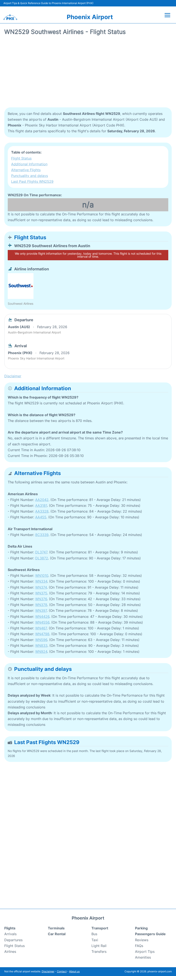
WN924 (41, 651)
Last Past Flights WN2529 (32, 181)
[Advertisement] (88, 73)
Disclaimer (48, 971)
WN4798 (42, 634)
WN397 (41, 610)
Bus (94, 934)
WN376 (41, 599)
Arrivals (10, 934)
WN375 (41, 593)
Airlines (10, 951)
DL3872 (41, 558)
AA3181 (41, 505)
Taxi (94, 940)
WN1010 (41, 575)
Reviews (141, 940)
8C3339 (42, 535)
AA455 (40, 517)
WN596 (41, 640)
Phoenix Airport (90, 17)
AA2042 (42, 500)
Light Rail (98, 946)
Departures (13, 940)
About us (74, 971)
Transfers (98, 951)
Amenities (143, 957)
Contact (62, 971)
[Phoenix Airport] (10, 17)
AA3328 (42, 511)
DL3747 (41, 552)
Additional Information (29, 164)
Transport (99, 928)
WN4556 (42, 622)
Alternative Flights (26, 170)
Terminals (56, 928)
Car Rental (56, 934)
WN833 (41, 645)
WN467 (41, 628)
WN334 (41, 581)
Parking (141, 928)
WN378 (41, 605)
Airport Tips (145, 951)
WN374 (41, 587)
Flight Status (21, 158)
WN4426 (42, 616)
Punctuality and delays (29, 176)
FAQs (139, 946)
